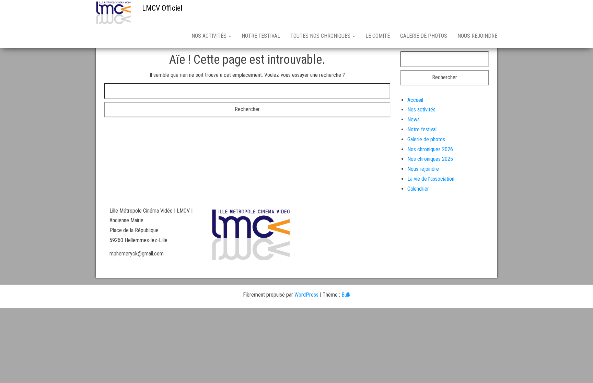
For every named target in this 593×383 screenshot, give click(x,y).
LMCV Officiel (162, 8)
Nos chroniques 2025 (430, 159)
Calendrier (418, 188)
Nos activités (209, 36)
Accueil (415, 100)
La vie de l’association (430, 179)
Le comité (377, 36)
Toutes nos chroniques (321, 36)
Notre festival (261, 36)
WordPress (306, 294)
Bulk (345, 294)
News (413, 119)
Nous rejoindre (477, 36)
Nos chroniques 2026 (430, 149)
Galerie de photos (423, 36)
